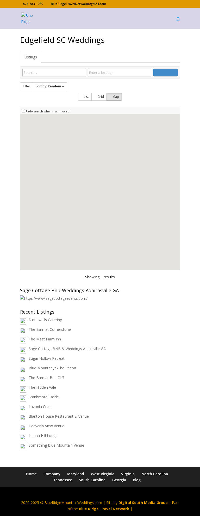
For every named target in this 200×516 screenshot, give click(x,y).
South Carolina (92, 479)
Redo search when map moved (47, 111)
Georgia (119, 479)
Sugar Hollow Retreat (47, 358)
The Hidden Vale (42, 387)
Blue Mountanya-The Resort (53, 367)
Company (51, 473)
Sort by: (48, 86)
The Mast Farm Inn (45, 339)
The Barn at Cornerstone (50, 329)
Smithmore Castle (44, 396)
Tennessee (62, 479)
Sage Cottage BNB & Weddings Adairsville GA (67, 348)
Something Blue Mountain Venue (56, 445)
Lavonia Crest (40, 406)
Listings (30, 57)
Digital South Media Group (143, 502)
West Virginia (102, 473)
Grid (100, 96)
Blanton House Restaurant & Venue (59, 416)
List (86, 96)
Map (115, 96)
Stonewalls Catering (45, 319)
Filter (26, 86)
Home (31, 473)
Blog (137, 479)
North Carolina (154, 473)
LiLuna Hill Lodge (43, 435)
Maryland (75, 473)
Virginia (128, 473)
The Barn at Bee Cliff (46, 377)
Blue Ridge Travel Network (104, 508)
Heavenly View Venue (46, 425)
